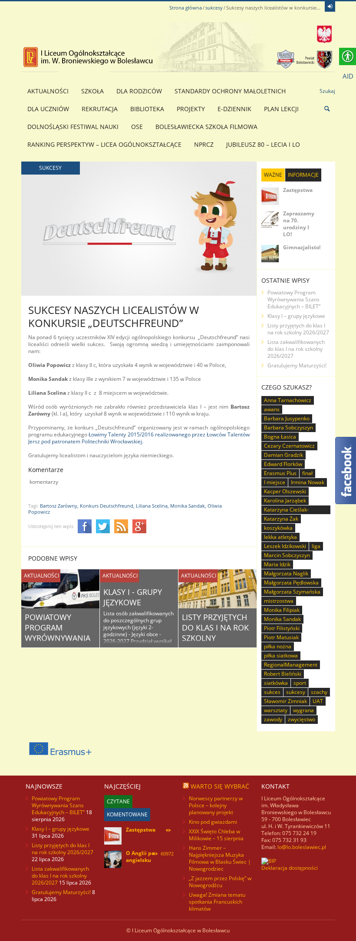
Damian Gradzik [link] (283, 455)
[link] (330, 6)
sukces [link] (272, 692)
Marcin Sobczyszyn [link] (287, 555)
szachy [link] (319, 692)
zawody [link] (273, 719)
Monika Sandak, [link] (188, 505)
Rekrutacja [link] (100, 109)
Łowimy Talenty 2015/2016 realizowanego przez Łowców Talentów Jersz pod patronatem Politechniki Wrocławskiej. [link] (139, 438)
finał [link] (307, 473)
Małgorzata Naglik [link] (286, 573)
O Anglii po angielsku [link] (140, 856)
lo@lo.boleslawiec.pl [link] (301, 847)
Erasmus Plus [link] (280, 473)
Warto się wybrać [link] (220, 786)
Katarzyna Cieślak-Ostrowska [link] (286, 510)
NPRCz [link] (204, 144)
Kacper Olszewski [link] (285, 491)
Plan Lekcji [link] (281, 109)
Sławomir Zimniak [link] (285, 701)
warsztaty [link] (275, 710)
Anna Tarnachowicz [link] (287, 400)
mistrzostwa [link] (278, 600)
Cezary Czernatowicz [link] (289, 445)
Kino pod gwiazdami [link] (213, 821)
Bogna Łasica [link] (280, 436)
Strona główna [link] (185, 7)
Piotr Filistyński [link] (282, 628)
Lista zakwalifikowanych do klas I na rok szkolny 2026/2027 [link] (296, 349)
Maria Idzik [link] (277, 564)
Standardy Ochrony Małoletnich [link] (230, 91)
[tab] (273, 175)
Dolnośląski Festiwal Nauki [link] (73, 126)
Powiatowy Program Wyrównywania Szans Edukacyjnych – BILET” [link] (293, 299)
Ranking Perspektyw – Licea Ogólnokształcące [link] (104, 144)
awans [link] (272, 409)
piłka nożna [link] (277, 646)
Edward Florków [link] (283, 464)
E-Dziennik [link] (234, 109)
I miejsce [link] (274, 482)
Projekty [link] (191, 109)
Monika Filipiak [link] (282, 610)
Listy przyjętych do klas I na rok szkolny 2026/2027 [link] (215, 633)
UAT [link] (318, 701)
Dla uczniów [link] (48, 109)
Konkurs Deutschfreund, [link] (107, 505)
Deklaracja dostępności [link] (289, 868)
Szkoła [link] (92, 91)
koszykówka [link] (278, 528)
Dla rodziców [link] (139, 91)
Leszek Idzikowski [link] (285, 546)
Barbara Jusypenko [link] (287, 418)
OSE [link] (137, 126)
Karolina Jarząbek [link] (285, 500)
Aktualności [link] (48, 91)
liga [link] (316, 546)
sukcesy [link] (214, 7)
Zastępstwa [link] (298, 190)
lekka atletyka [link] (280, 537)
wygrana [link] (303, 710)
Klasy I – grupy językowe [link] (296, 316)
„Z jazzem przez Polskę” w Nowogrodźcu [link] (220, 882)
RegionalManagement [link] (290, 664)
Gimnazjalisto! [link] (301, 247)
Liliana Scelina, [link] (152, 505)
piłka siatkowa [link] (281, 655)
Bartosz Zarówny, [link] (59, 505)
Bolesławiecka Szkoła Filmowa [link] (206, 126)
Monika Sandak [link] (282, 619)
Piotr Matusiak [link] (281, 637)
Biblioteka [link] (147, 109)
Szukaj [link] (327, 91)
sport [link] (299, 683)
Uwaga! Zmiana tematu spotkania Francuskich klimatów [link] (217, 901)
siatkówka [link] (276, 683)
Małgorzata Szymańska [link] (292, 591)
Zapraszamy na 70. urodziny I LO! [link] (298, 224)
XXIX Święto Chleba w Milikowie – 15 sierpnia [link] (216, 835)
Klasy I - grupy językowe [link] (132, 597)
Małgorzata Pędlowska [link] (291, 582)
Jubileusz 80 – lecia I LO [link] (263, 144)
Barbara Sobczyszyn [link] (288, 427)
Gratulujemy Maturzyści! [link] (296, 365)
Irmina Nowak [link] (307, 482)
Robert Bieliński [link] (282, 673)
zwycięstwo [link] (301, 719)
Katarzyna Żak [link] (281, 518)
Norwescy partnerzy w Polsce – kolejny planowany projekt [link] (216, 805)
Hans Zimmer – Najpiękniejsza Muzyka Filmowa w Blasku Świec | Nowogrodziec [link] (220, 858)
